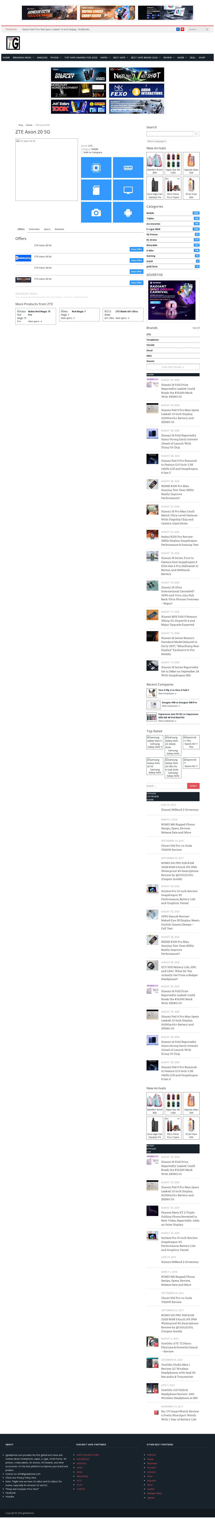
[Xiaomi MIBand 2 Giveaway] (152, 808)
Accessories (172, 223)
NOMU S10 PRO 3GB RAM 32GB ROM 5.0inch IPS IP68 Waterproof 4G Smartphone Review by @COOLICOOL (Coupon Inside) (179, 871)
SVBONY (151, 1454)
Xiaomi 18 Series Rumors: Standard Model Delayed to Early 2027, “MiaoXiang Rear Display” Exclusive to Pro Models (180, 646)
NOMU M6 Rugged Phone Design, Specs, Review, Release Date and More (178, 828)
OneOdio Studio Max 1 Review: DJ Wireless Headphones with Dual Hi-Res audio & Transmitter (178, 1370)
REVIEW (168, 57)
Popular (151, 793)
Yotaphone (153, 339)
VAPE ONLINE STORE (88, 1454)
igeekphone (28, 1513)
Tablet (172, 218)
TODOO (81, 1489)
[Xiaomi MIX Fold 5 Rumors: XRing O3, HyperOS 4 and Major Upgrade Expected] (152, 615)
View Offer (136, 249)
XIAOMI (150, 374)
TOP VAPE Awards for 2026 (80, 57)
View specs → (35, 321)
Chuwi (150, 1459)
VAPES (104, 57)
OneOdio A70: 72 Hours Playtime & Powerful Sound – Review (179, 1347)
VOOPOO (81, 1463)
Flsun (150, 1476)
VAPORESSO (83, 1459)
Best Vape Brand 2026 (144, 57)
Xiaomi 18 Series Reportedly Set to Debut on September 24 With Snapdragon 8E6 (180, 671)
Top (149, 1151)
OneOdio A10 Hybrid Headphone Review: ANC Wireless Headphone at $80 (179, 1394)
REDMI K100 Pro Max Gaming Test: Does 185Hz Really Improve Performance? (177, 492)
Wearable (172, 245)
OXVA (79, 1467)
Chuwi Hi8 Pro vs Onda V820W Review (176, 848)
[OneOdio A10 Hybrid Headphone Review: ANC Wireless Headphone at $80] (152, 1388)
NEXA (79, 1472)
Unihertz (151, 1472)
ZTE (50, 304)
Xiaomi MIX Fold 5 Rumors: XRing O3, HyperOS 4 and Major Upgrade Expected (179, 620)
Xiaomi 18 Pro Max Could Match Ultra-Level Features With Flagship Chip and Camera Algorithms (179, 517)
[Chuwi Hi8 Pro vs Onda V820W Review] (152, 844)
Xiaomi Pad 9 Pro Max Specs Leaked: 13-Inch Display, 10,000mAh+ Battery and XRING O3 (57, 29)
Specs (47, 229)
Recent (150, 1145)
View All (196, 328)
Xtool (150, 350)
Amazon (42, 57)
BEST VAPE (119, 57)
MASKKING (82, 1476)
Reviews (59, 229)
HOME (6, 57)
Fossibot (151, 1467)
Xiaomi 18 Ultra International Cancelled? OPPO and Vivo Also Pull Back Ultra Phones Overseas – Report (180, 595)
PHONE (55, 57)
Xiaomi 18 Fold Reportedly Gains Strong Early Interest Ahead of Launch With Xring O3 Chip (179, 441)
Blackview (152, 1463)
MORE (181, 57)
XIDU (149, 355)
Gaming (172, 255)
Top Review (153, 796)
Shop (202, 57)
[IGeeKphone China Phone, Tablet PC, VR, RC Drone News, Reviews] (13, 43)
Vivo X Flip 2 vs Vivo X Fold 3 (173, 690)
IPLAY (80, 1484)
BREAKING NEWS (22, 57)
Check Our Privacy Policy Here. (21, 1477)
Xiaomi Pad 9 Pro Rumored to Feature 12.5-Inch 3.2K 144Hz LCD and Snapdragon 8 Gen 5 (179, 467)
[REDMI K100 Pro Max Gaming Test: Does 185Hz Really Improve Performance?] (152, 484)
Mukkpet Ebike (154, 1493)
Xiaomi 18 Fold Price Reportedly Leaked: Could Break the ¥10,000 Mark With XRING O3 (178, 391)
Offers (21, 229)
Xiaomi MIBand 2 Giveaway (180, 809)
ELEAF (172, 261)
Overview (34, 229)
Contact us (11, 1473)
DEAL (193, 57)
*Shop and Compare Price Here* (22, 1489)
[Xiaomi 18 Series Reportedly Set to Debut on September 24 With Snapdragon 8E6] (152, 665)
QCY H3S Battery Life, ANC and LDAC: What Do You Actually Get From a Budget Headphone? (179, 973)
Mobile (94, 149)
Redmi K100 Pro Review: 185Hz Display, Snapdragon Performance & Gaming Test (179, 540)
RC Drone (172, 239)
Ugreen (151, 1497)
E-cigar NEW (172, 229)
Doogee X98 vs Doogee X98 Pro (179, 702)
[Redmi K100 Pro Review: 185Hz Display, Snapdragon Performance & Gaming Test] (152, 535)
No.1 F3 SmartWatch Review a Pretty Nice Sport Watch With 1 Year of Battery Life (180, 1415)
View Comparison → (167, 693)
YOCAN (150, 345)
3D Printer (172, 234)
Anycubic (151, 1480)
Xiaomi (150, 361)
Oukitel (150, 1489)
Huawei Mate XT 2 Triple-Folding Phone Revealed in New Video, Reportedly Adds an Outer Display (180, 1218)
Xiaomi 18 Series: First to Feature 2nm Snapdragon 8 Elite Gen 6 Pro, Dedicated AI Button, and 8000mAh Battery (179, 566)
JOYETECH (172, 266)
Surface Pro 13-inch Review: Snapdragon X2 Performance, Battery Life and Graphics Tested (179, 897)
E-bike (172, 250)
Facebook (11, 1492)
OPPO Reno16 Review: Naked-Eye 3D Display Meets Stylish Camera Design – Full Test (180, 922)
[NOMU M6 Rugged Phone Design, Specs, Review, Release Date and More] (152, 823)
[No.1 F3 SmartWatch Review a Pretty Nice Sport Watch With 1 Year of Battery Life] (152, 1409)
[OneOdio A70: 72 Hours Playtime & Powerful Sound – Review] (152, 1341)
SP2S (79, 1480)
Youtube (10, 1496)
